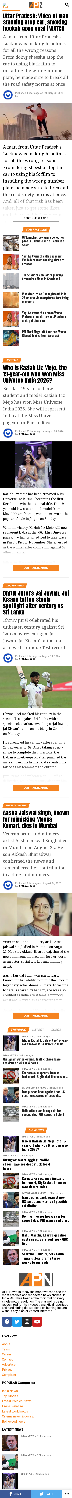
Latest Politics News (17, 1401)
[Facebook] (7, 1322)
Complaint (9, 1375)
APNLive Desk (27, 434)
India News (10, 1391)
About (6, 1344)
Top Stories (10, 1396)
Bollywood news (13, 1421)
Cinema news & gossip (18, 1416)
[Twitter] (17, 1322)
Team (6, 1349)
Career (6, 1354)
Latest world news (15, 1411)
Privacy (7, 1370)
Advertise (9, 1364)
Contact (7, 1359)
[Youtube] (37, 1322)
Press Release (12, 1406)
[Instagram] (27, 1322)
